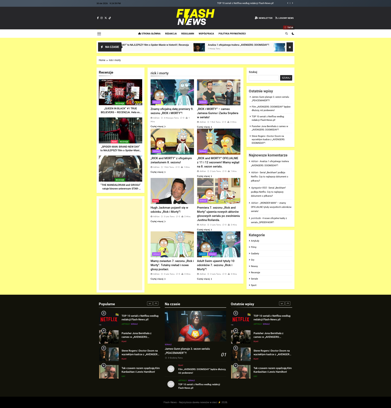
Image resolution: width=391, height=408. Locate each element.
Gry (252, 259)
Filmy (114, 141)
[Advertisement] (120, 244)
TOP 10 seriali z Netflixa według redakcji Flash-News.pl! (245, 3)
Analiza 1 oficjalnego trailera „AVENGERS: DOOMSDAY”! (208, 44)
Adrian (156, 117)
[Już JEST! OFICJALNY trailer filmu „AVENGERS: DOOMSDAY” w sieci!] (249, 49)
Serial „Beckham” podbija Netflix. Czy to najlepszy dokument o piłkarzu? (269, 176)
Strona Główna (151, 33)
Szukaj (253, 72)
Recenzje (120, 103)
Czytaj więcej (157, 126)
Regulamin (187, 33)
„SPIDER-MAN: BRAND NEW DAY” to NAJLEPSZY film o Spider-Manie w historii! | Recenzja (120, 150)
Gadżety (255, 253)
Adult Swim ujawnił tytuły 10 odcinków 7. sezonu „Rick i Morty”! (215, 265)
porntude (256, 218)
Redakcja (171, 33)
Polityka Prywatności (232, 33)
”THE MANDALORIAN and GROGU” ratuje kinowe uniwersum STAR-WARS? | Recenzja (120, 189)
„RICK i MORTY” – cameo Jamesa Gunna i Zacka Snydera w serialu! (217, 113)
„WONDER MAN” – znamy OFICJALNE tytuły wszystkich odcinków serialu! (271, 207)
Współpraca (206, 33)
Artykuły (255, 240)
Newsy (203, 254)
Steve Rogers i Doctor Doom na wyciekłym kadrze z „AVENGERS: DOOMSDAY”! (268, 139)
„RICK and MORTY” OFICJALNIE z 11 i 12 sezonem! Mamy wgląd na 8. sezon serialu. (218, 162)
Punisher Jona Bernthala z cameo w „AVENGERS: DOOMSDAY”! (137, 337)
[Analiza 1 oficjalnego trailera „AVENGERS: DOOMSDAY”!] (169, 49)
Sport (253, 285)
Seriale (156, 102)
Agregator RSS (259, 187)
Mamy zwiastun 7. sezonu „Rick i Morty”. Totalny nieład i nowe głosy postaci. (172, 265)
